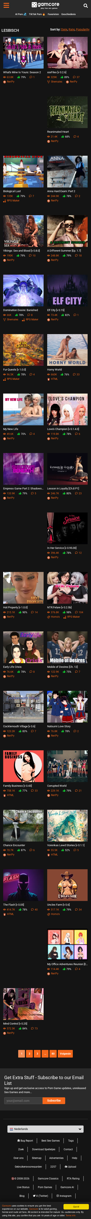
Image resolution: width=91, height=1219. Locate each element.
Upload (71, 1166)
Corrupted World (56, 785)
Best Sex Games (50, 1140)
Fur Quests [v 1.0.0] (14, 369)
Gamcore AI (67, 1187)
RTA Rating (73, 1178)
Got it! (76, 1206)
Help (74, 1158)
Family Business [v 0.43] (17, 785)
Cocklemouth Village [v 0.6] (19, 726)
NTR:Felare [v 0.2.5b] (59, 607)
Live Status (23, 1187)
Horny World (54, 369)
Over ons (18, 1158)
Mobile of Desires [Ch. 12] (62, 666)
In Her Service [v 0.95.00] (61, 548)
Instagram (65, 1195)
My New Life (10, 429)
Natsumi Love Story (58, 726)
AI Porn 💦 (20, 14)
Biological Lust (12, 191)
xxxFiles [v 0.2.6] (56, 72)
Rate (72, 29)
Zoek (21, 1149)
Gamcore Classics (48, 1178)
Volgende (65, 1053)
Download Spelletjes (43, 1149)
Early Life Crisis (12, 666)
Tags (71, 1140)
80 (53, 1053)
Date (64, 29)
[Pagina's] (6, 6)
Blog (22, 1195)
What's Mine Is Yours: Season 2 (22, 72)
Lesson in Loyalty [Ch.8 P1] (63, 488)
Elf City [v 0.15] (55, 310)
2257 (53, 1166)
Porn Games (45, 1187)
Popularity (83, 29)
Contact (68, 1149)
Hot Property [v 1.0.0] (15, 607)
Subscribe (54, 1100)
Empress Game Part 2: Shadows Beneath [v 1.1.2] (23, 488)
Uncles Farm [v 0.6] (58, 904)
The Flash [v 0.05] (13, 904)
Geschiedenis (68, 14)
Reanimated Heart (58, 131)
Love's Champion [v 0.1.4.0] (63, 429)
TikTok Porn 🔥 (37, 14)
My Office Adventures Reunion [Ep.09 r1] (67, 964)
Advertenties (56, 1158)
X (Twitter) (42, 1195)
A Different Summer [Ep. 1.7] (64, 250)
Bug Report (26, 1140)
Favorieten (53, 14)
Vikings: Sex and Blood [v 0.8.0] (21, 250)
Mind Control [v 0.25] (15, 1023)
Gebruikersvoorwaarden (28, 1166)
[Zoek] (86, 6)
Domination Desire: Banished (20, 310)
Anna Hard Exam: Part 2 (61, 191)
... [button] (45, 1053)
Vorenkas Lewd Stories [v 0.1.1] (65, 845)
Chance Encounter (14, 845)
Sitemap (36, 1158)
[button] (45, 1129)
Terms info (71, 1215)
